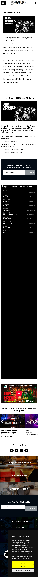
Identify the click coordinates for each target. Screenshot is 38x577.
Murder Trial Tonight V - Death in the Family (10, 431)
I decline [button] (22, 566)
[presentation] (2, 421)
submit (29, 173)
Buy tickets (31, 192)
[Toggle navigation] (3, 3)
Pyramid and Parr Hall (7, 434)
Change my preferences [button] (22, 570)
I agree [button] (23, 563)
